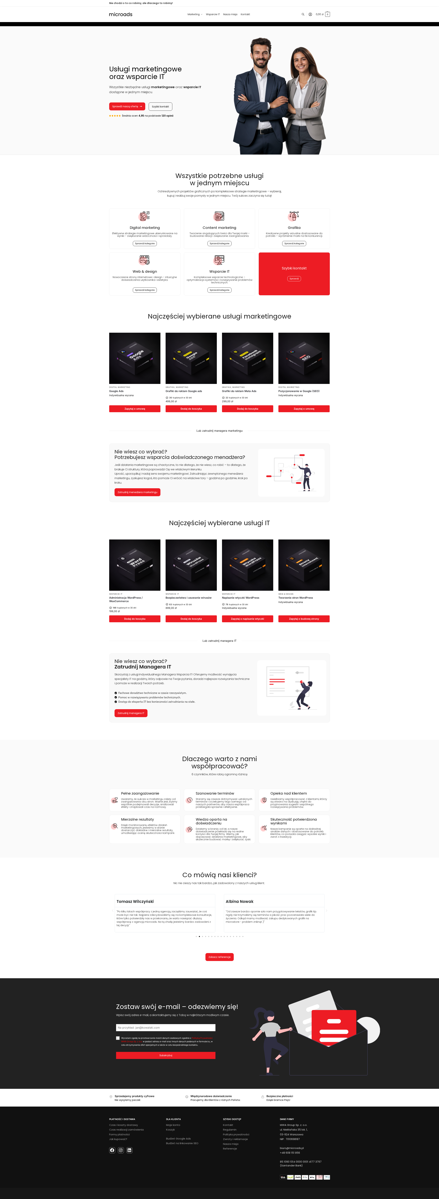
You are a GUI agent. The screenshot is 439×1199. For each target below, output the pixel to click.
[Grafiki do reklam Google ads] (191, 358)
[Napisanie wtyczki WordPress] (247, 565)
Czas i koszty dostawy (123, 1125)
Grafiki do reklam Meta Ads (239, 391)
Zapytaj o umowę (135, 408)
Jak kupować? (118, 1139)
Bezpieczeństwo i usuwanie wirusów (189, 597)
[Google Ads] (134, 358)
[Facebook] (112, 1150)
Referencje (230, 1148)
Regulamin (229, 1129)
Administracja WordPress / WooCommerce (126, 599)
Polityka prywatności (236, 1134)
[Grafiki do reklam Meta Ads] (247, 358)
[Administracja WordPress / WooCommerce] (134, 565)
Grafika (170, 387)
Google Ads (116, 391)
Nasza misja (230, 1144)
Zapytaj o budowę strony (304, 618)
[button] (112, 910)
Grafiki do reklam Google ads (184, 391)
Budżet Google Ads (178, 1138)
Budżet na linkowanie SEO (182, 1143)
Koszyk (170, 1129)
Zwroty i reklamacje (235, 1139)
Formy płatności (119, 1134)
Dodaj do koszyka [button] (191, 408)
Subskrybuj (165, 1055)
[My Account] (310, 14)
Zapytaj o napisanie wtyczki (247, 618)
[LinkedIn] (129, 1150)
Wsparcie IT (116, 594)
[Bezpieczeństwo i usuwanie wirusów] (191, 565)
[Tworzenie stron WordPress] (304, 565)
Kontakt (228, 1125)
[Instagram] (121, 1150)
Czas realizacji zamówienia (126, 1129)
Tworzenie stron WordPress (295, 597)
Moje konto (173, 1125)
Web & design (285, 594)
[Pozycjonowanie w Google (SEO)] (304, 358)
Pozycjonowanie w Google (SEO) (299, 391)
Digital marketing (145, 227)
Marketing (182, 387)
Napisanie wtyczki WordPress (240, 597)
